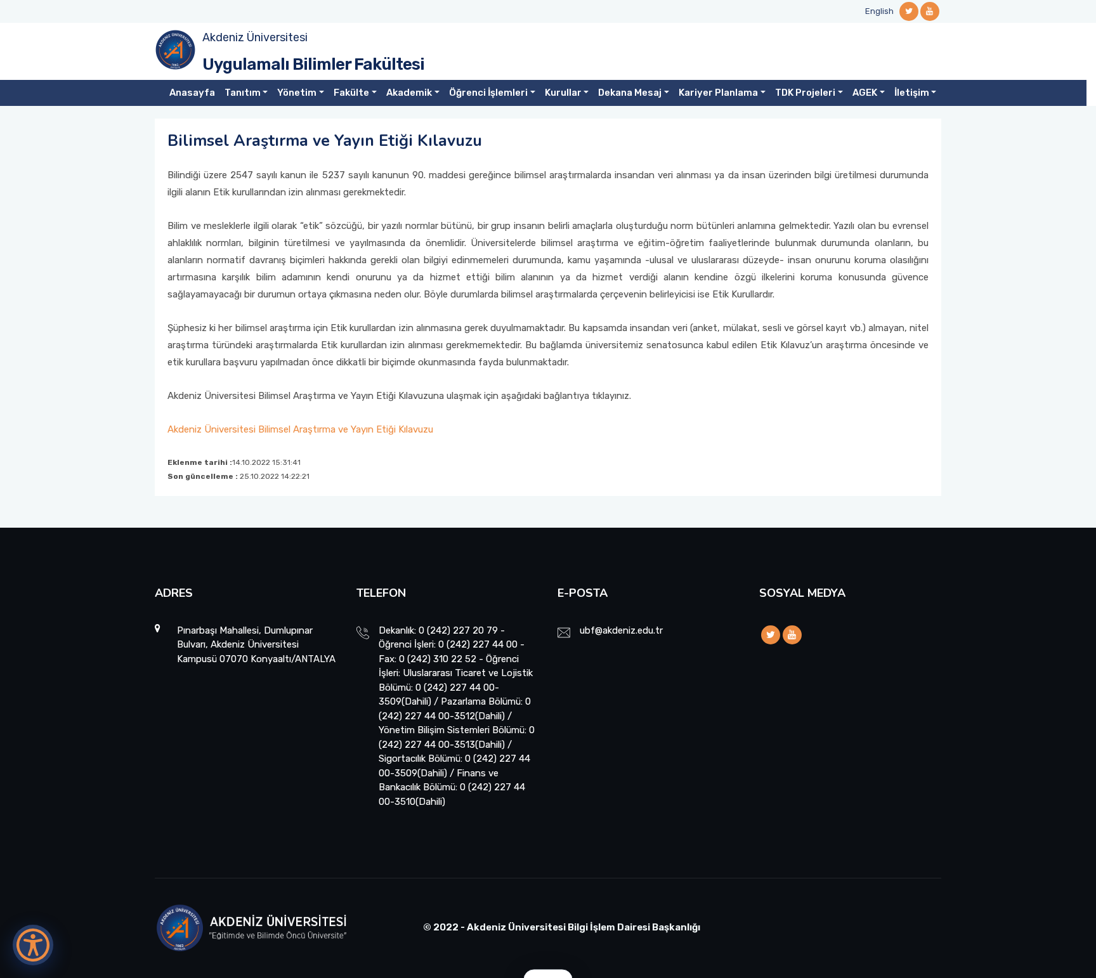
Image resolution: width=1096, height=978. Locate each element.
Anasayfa (192, 92)
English (879, 11)
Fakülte (351, 92)
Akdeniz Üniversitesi (255, 37)
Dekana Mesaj (630, 92)
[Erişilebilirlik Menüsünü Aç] (33, 945)
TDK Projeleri (805, 92)
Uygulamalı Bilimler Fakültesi (313, 64)
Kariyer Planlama (718, 92)
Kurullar (563, 92)
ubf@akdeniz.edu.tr (621, 630)
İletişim (911, 92)
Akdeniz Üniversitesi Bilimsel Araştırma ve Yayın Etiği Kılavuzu (300, 429)
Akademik (409, 92)
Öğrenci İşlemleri (488, 92)
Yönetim (296, 92)
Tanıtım (243, 92)
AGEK (864, 92)
